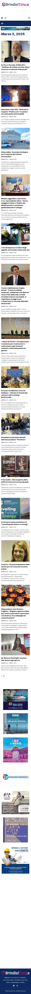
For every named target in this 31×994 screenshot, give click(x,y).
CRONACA (23, 977)
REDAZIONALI (15, 982)
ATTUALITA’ (15, 977)
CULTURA (6, 980)
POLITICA (24, 980)
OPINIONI (18, 980)
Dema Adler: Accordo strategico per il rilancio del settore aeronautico (14, 154)
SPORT (22, 982)
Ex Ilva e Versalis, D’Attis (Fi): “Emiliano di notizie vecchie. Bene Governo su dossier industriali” (15, 67)
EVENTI (12, 980)
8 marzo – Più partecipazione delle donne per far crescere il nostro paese (15, 566)
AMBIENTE (7, 977)
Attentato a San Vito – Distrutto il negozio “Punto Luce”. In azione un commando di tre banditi (14, 112)
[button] (2, 23)
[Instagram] (5, 18)
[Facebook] (2, 18)
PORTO (8, 982)
